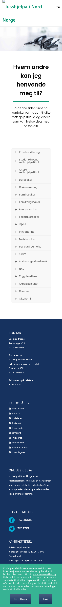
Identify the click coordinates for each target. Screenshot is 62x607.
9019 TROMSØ (16, 347)
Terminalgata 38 (17, 343)
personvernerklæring (44, 574)
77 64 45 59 (15, 384)
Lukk (45, 599)
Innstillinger (20, 599)
